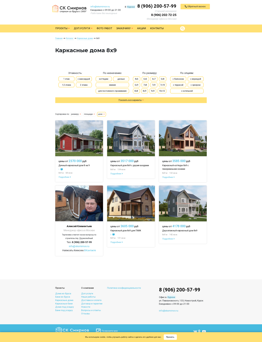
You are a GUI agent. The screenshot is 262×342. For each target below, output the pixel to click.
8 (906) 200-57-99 (156, 6)
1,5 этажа (66, 85)
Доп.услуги (82, 28)
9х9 (153, 91)
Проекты (61, 28)
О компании (87, 288)
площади (88, 114)
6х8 (162, 79)
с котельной (187, 91)
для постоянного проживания (112, 91)
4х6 (136, 79)
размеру (75, 114)
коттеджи (103, 79)
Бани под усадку (64, 310)
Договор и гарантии (91, 303)
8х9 (144, 91)
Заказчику (123, 28)
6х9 (136, 85)
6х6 (145, 79)
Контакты (157, 28)
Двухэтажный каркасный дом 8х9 (179, 230)
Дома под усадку (64, 306)
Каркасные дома (64, 300)
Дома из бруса (63, 293)
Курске (131, 6)
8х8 (136, 91)
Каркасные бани (64, 303)
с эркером (195, 85)
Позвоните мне (109, 330)
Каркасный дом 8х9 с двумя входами (129, 165)
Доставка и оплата (91, 300)
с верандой (195, 79)
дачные (121, 79)
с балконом (178, 79)
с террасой (178, 85)
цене (100, 114)
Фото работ (104, 28)
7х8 (145, 85)
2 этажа (83, 85)
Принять (170, 337)
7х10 (162, 85)
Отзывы (85, 313)
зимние (112, 85)
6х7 (154, 79)
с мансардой (84, 79)
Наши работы (88, 296)
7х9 (154, 85)
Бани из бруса (62, 296)
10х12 (162, 91)
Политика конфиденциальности (124, 288)
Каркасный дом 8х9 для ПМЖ (125, 230)
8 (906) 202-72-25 (163, 15)
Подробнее (64, 177)
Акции (141, 28)
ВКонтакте (90, 250)
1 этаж (66, 79)
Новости (85, 306)
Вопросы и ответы (91, 310)
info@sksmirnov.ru (100, 6)
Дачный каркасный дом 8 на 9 (74, 165)
